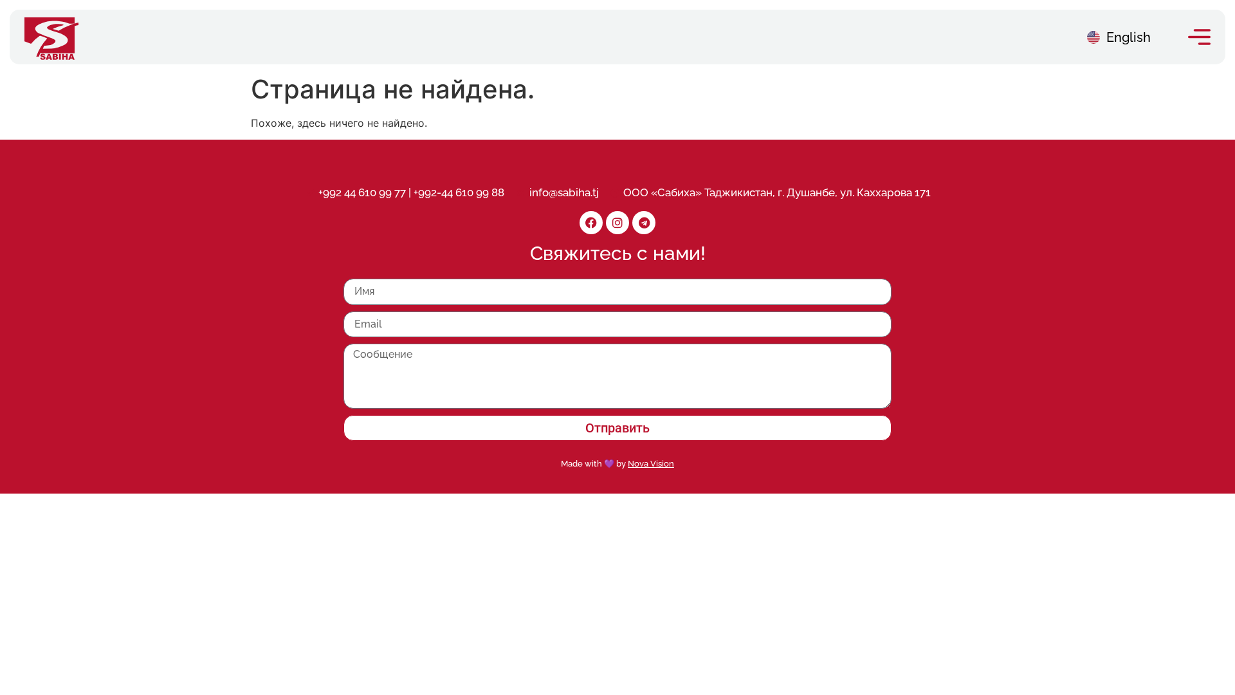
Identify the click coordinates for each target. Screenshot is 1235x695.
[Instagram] (617, 222)
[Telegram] (643, 222)
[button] (1199, 37)
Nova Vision (651, 463)
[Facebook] (591, 222)
